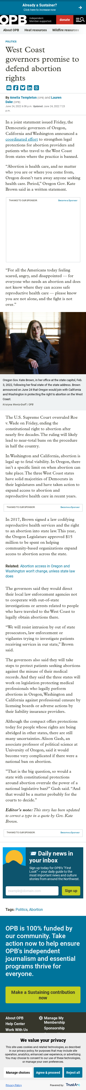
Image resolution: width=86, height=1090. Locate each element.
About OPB (11, 30)
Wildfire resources (65, 30)
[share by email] (9, 87)
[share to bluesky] (22, 87)
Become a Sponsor (67, 200)
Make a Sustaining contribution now (43, 995)
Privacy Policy (14, 1085)
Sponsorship (54, 1028)
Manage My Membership (54, 1020)
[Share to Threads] (36, 87)
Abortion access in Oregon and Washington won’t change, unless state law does (40, 571)
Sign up (71, 891)
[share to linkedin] (29, 87)
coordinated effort (22, 139)
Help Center (15, 1024)
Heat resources (36, 30)
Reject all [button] (73, 1072)
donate (65, 20)
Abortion (36, 909)
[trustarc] (72, 1085)
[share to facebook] (15, 87)
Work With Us (17, 1030)
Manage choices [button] (18, 1072)
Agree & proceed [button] (48, 1072)
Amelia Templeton (23, 97)
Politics (11, 41)
